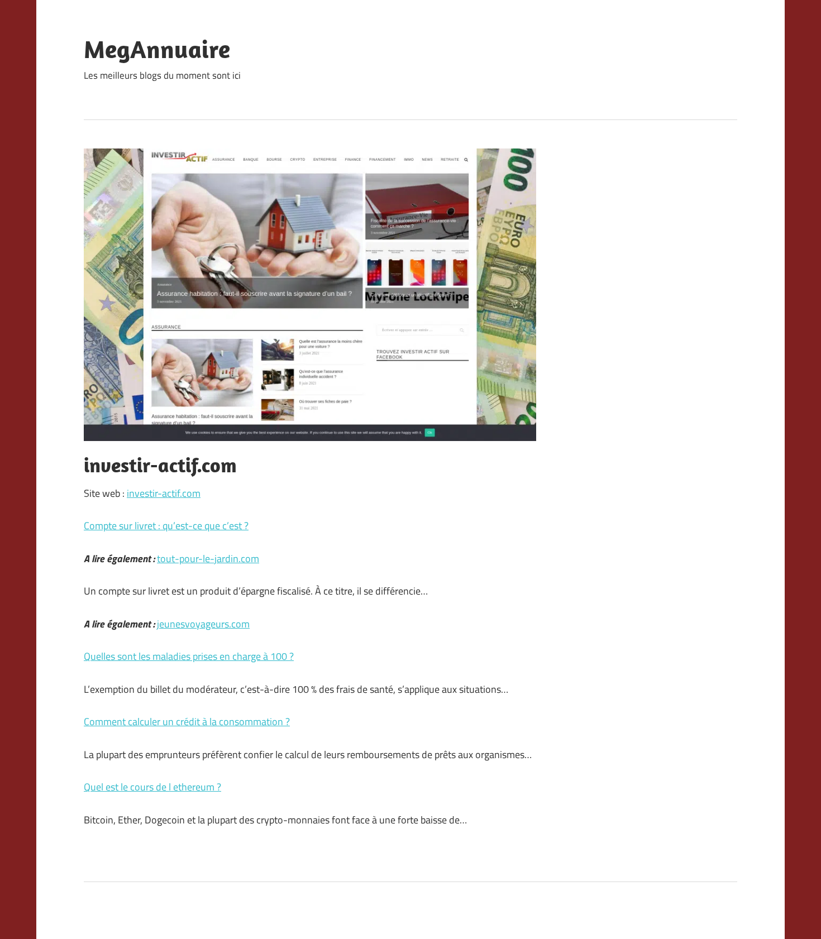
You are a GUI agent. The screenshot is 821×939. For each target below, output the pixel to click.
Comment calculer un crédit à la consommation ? (187, 721)
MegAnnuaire (157, 49)
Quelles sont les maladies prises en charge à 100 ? (189, 656)
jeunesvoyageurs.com (203, 623)
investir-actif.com (164, 493)
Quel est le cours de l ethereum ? (152, 786)
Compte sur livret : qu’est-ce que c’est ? (166, 525)
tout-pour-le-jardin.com (208, 558)
